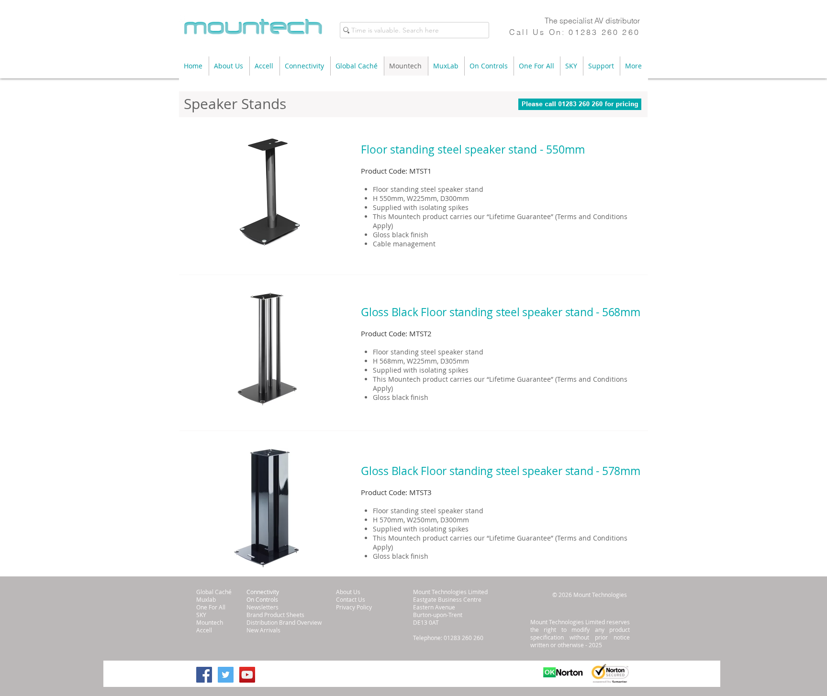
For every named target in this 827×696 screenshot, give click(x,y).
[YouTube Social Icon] (247, 675)
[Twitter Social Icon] (226, 675)
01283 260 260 (604, 32)
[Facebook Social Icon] (204, 675)
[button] (229, 66)
